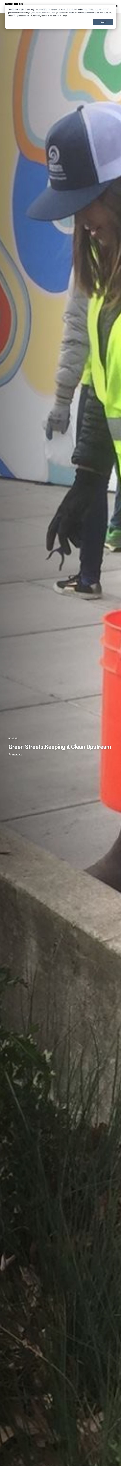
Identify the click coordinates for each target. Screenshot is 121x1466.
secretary (17, 754)
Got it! (103, 22)
